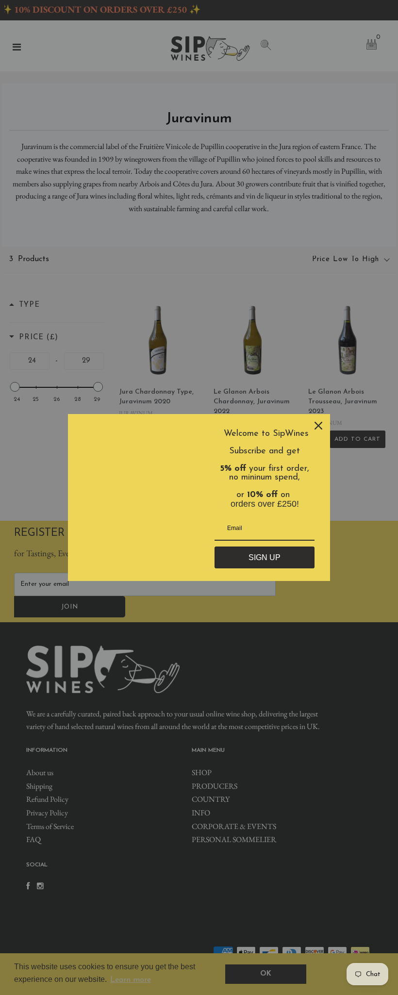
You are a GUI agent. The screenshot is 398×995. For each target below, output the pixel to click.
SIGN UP (265, 557)
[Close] (318, 425)
